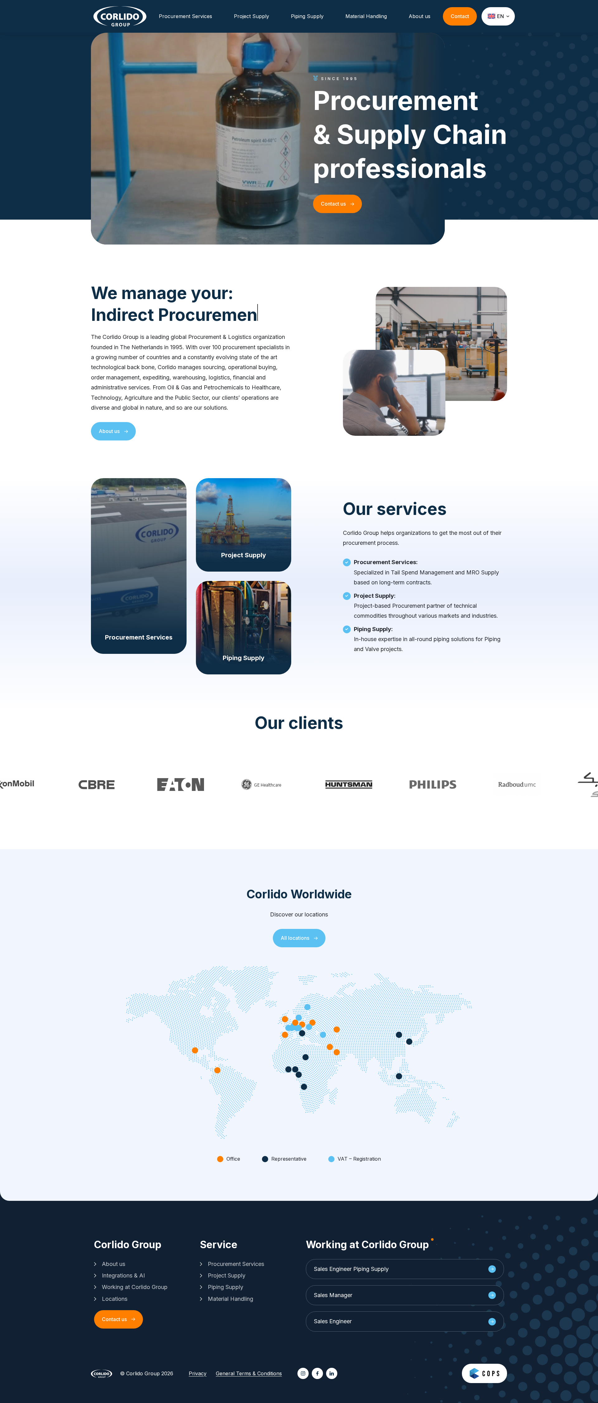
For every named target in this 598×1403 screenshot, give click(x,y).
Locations (114, 1299)
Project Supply (251, 16)
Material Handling (366, 16)
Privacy (197, 1373)
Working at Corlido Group (135, 1287)
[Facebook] (317, 1373)
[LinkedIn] (331, 1373)
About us (419, 16)
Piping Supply (307, 16)
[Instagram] (303, 1373)
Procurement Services (185, 16)
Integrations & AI (123, 1275)
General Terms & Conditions (249, 1373)
